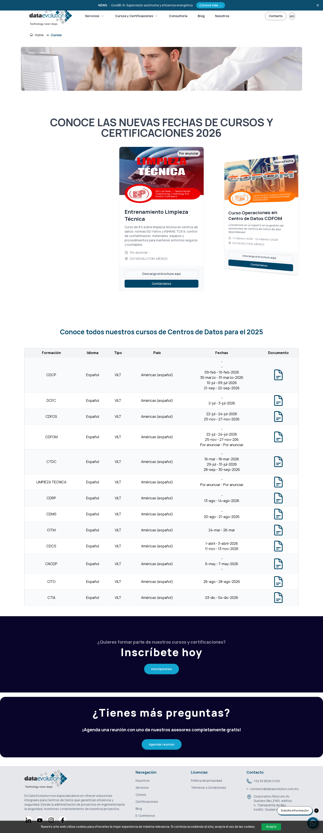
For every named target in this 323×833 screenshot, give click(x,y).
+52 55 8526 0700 (267, 781)
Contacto (276, 16)
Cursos (56, 35)
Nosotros (222, 16)
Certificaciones (147, 801)
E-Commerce (145, 815)
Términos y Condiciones (208, 787)
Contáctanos (161, 275)
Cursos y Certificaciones (134, 16)
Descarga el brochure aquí (161, 265)
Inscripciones (161, 669)
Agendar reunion (161, 744)
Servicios (92, 16)
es (292, 16)
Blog (201, 16)
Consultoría (178, 16)
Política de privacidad (206, 780)
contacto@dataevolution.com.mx (274, 789)
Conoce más (210, 5)
